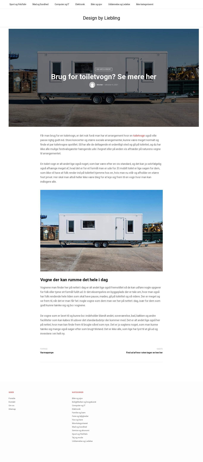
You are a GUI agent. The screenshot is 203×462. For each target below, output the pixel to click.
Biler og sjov (96, 4)
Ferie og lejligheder (80, 416)
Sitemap (12, 409)
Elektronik (80, 4)
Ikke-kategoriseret (144, 4)
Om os (11, 405)
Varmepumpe (46, 352)
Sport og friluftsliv (18, 4)
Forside (12, 398)
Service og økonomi (80, 430)
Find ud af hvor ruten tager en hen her (144, 352)
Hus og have (77, 420)
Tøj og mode (77, 437)
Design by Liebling (101, 18)
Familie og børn (78, 413)
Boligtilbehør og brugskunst (84, 402)
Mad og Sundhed (40, 4)
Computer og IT (62, 4)
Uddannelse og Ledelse (119, 4)
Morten (100, 85)
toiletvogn (139, 135)
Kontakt (12, 402)
